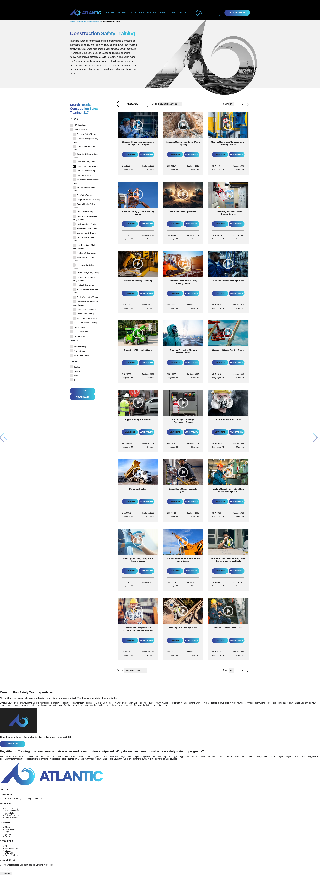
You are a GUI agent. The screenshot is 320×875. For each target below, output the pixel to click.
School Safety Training (85, 314)
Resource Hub (11, 848)
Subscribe (7, 874)
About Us (9, 827)
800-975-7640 (6, 794)
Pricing (8, 851)
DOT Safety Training (84, 175)
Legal (7, 832)
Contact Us (10, 829)
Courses (110, 13)
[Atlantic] (85, 12)
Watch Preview (146, 154)
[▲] (183, 104)
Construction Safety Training (111, 22)
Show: (226, 104)
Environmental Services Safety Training (86, 181)
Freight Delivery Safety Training (88, 200)
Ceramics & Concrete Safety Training (85, 155)
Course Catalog (81, 22)
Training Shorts (80, 336)
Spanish (77, 371)
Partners (8, 836)
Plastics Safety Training (85, 285)
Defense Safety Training (86, 171)
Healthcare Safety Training (86, 224)
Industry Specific (94, 22)
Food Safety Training (84, 195)
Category (74, 119)
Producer (74, 341)
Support (8, 834)
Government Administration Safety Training (85, 218)
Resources (152, 13)
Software (122, 13)
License (132, 13)
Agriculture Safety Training (86, 134)
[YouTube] (12, 870)
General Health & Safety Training (84, 205)
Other (76, 380)
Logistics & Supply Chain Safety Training (84, 246)
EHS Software (11, 817)
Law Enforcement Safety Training (84, 239)
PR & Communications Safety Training (86, 291)
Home (72, 22)
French (77, 376)
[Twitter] (8, 870)
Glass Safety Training (85, 212)
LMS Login (10, 853)
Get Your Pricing (237, 13)
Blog (7, 846)
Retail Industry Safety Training (88, 309)
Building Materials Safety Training (84, 148)
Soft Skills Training (81, 332)
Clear (83, 391)
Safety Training (79, 327)
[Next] (247, 105)
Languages (75, 361)
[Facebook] (5, 870)
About (142, 13)
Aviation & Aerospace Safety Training (85, 140)
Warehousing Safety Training (87, 318)
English (77, 367)
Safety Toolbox (11, 855)
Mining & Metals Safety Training (83, 266)
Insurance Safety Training (86, 233)
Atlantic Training (80, 347)
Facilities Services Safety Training (84, 189)
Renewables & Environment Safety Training (85, 303)
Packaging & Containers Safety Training (84, 279)
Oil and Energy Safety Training (88, 273)
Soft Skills (9, 813)
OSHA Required (12, 815)
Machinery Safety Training (86, 253)
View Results (82, 397)
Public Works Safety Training (87, 297)
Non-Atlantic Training (82, 355)
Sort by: (155, 104)
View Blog (13, 744)
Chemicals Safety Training (86, 162)
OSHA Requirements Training (85, 323)
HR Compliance (80, 125)
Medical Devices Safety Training (84, 259)
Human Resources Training (87, 228)
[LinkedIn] (2, 870)
